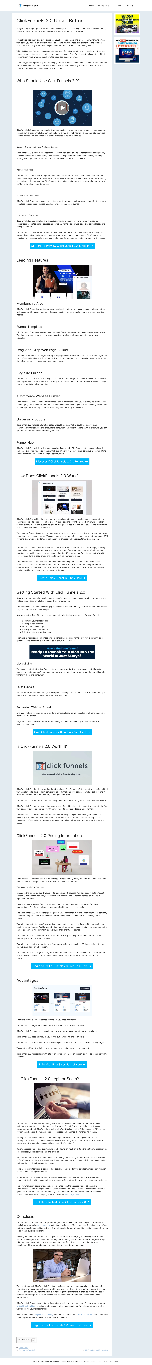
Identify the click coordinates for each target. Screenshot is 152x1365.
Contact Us (118, 5)
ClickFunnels (23, 1348)
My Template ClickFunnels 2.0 (96, 1350)
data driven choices (84, 1314)
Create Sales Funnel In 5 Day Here (60, 578)
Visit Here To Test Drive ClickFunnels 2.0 (60, 1202)
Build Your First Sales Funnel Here (60, 1064)
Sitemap (130, 5)
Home (91, 5)
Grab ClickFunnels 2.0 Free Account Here (60, 732)
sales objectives (72, 1194)
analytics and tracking (43, 1314)
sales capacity (43, 1225)
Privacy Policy (103, 5)
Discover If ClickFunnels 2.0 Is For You (60, 461)
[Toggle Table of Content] (32, 1340)
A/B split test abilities (25, 1306)
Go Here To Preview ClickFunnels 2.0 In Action (60, 245)
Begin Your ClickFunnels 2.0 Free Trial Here (60, 966)
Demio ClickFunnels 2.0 (27, 1350)
